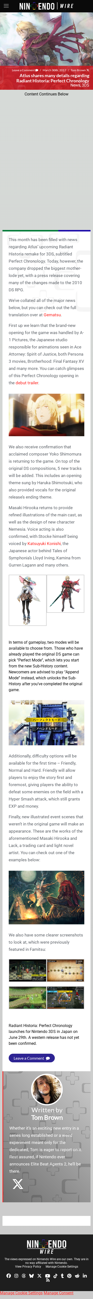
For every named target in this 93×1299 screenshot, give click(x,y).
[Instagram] (16, 1275)
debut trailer (27, 382)
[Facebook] (8, 1275)
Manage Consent (58, 1293)
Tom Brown (78, 70)
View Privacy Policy (28, 1266)
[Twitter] (39, 1275)
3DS (85, 85)
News (75, 85)
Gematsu (52, 314)
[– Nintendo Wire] (46, 1246)
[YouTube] (47, 1275)
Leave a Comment (23, 70)
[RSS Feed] (48, 1279)
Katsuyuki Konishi (44, 543)
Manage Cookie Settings (62, 1266)
